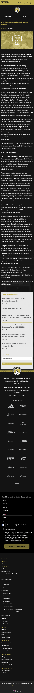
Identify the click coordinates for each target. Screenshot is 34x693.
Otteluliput (4, 2)
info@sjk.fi (17, 384)
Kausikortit (6, 584)
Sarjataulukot (6, 621)
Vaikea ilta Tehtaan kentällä (12, 308)
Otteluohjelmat (6, 593)
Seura (4, 627)
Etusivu (4, 559)
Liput (4, 582)
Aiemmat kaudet (7, 604)
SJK (3, 568)
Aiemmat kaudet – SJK (10, 606)
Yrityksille (5, 641)
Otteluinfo (5, 590)
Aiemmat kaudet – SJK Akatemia (13, 609)
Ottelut (4, 577)
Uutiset (10, 28)
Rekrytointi (5, 662)
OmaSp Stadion (6, 632)
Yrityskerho (6, 651)
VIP (4, 587)
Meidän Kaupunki (7, 648)
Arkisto (4, 563)
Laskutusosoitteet (7, 659)
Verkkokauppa (22, 3)
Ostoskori (4, 673)
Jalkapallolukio (6, 637)
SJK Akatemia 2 (7, 601)
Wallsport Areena (7, 635)
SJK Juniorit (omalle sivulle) (10, 574)
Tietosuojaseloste (7, 665)
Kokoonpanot (6, 616)
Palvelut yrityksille (7, 643)
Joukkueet (5, 566)
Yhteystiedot (6, 655)
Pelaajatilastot (7, 623)
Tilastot (4, 618)
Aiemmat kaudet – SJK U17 (11, 612)
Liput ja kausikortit (7, 579)
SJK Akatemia (6, 571)
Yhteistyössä (5, 645)
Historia (4, 629)
